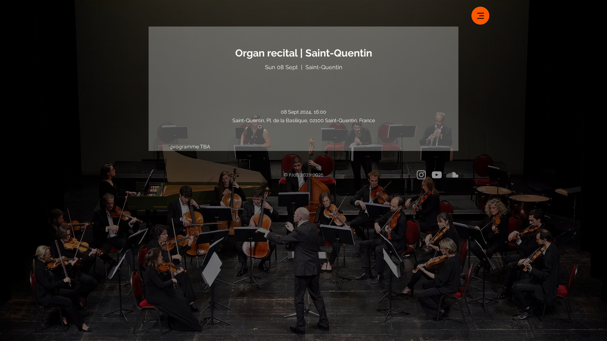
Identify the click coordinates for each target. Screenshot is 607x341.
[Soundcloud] (452, 175)
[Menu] (480, 15)
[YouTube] (437, 175)
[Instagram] (421, 175)
